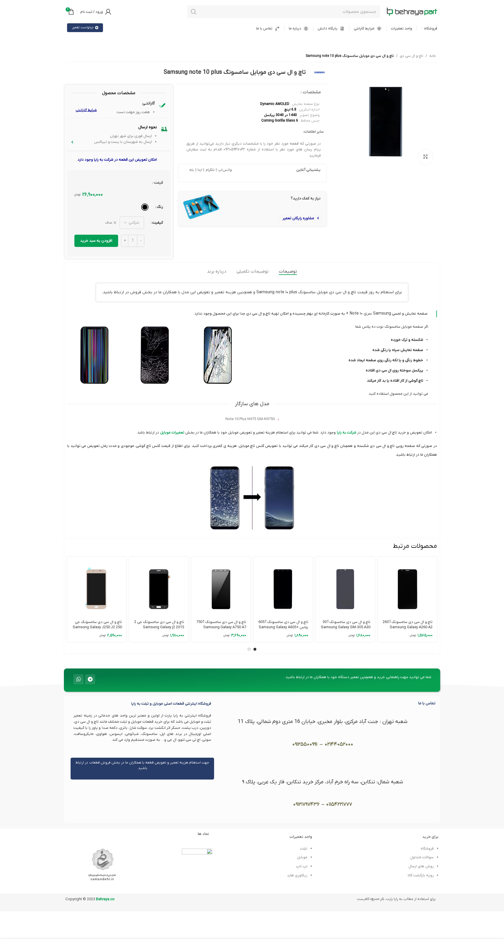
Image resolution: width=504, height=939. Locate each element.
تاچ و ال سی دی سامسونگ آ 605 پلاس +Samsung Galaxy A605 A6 (283, 627)
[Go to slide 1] (254, 649)
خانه (432, 56)
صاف (108, 222)
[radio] (144, 207)
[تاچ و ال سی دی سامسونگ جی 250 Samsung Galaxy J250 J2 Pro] (96, 586)
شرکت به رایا (346, 432)
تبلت (303, 848)
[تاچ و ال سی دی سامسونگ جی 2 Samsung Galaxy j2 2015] (158, 586)
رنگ (160, 206)
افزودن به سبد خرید (96, 240)
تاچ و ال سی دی (411, 56)
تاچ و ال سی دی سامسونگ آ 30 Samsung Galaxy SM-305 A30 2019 (345, 627)
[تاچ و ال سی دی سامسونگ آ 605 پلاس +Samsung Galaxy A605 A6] (283, 586)
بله (191, 170)
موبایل (302, 857)
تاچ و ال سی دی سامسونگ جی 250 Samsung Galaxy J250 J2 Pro (97, 627)
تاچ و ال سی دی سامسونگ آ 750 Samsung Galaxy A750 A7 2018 (221, 627)
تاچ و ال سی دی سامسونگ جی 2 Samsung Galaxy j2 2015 (159, 624)
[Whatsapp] (78, 679)
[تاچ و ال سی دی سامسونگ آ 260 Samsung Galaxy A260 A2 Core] (407, 586)
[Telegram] (90, 679)
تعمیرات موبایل (172, 432)
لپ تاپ (301, 866)
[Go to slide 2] (249, 649)
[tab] (288, 271)
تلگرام (209, 170)
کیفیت (157, 222)
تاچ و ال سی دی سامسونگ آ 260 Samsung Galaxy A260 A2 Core (408, 627)
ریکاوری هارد (297, 875)
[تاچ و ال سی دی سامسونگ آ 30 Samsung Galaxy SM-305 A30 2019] (345, 586)
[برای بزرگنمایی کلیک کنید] (425, 157)
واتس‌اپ (224, 170)
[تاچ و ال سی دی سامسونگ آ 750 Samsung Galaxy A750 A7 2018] (221, 586)
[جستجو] (193, 11)
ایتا (199, 170)
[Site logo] (411, 11)
